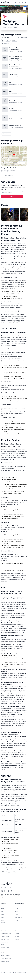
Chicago (17, 920)
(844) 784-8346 (6, 888)
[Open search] (16, 2)
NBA (2, 909)
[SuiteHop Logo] (5, 2)
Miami (16, 911)
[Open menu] (25, 2)
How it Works (5, 939)
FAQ (2, 945)
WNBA (3, 920)
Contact (17, 939)
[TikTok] (8, 891)
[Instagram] (5, 891)
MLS (2, 917)
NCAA (3, 923)
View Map (21, 163)
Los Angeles (18, 909)
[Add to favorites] (24, 8)
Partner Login (5, 947)
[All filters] (2, 40)
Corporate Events (6, 933)
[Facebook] (2, 891)
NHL (2, 914)
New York (17, 906)
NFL (2, 906)
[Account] (22, 2)
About (16, 930)
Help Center (4, 942)
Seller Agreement (6, 958)
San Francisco (18, 917)
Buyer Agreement (6, 955)
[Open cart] (19, 2)
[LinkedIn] (11, 891)
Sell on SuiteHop (6, 930)
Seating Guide (5, 936)
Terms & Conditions (6, 964)
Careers (17, 933)
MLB (2, 911)
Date (7, 40)
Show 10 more (6, 134)
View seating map (9, 175)
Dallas (16, 914)
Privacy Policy (5, 961)
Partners (17, 936)
